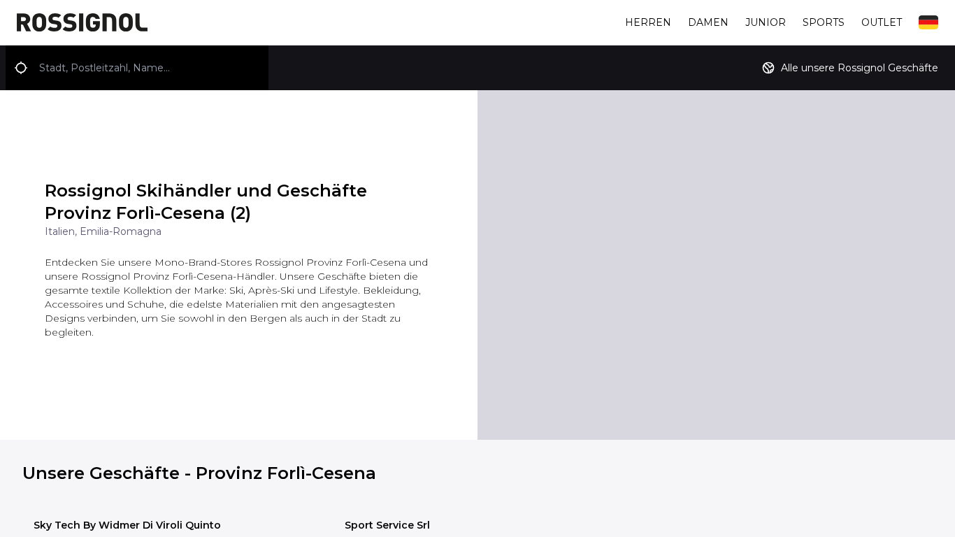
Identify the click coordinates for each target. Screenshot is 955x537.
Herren (648, 22)
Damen (708, 22)
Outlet (881, 22)
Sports (824, 22)
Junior (765, 22)
